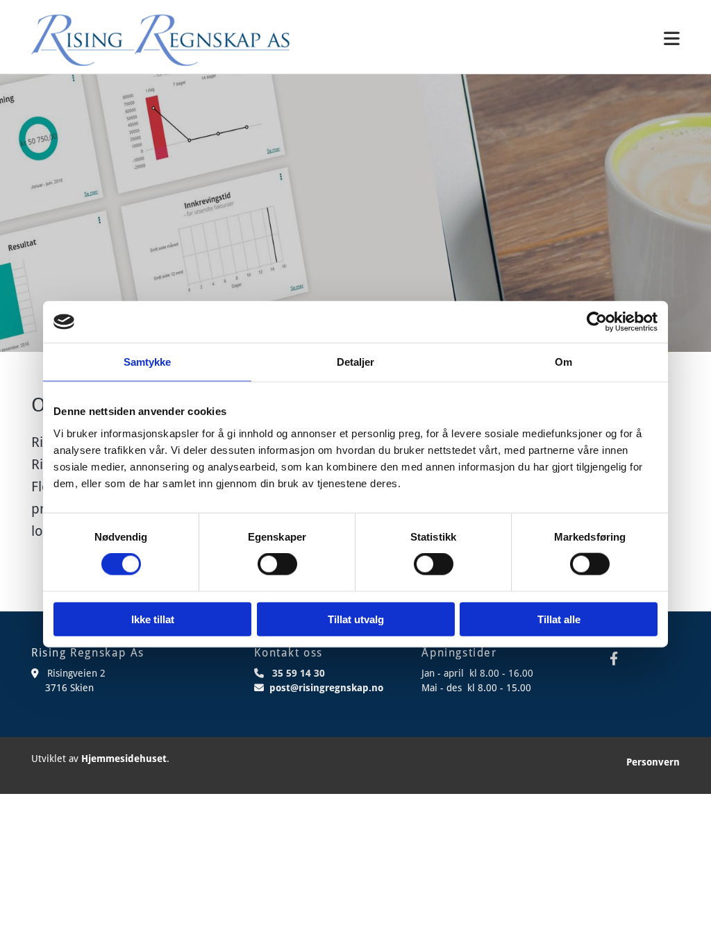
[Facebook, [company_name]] (613, 657)
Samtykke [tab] (148, 362)
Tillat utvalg (356, 619)
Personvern (653, 762)
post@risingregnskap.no (326, 687)
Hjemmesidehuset (124, 758)
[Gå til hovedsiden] (160, 40)
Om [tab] (563, 362)
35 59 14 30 (298, 673)
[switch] (277, 564)
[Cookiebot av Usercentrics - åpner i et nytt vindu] (597, 322)
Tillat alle (558, 619)
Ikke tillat (152, 619)
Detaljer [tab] (356, 362)
